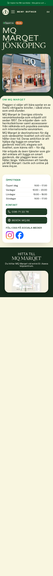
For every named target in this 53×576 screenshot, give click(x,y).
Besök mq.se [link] (21, 220)
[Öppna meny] (12, 11)
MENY (20, 11)
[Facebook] (20, 235)
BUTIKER (31, 11)
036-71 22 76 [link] (20, 211)
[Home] (5, 12)
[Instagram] (10, 235)
